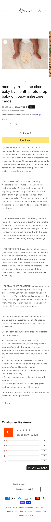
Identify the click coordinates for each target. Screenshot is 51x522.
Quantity (5, 119)
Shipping (5, 110)
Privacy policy (12, 511)
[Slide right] (31, 81)
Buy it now (25, 140)
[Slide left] (20, 81)
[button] (6, 10)
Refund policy (40, 508)
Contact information (26, 515)
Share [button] (7, 403)
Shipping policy (40, 511)
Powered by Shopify (25, 508)
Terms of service (26, 511)
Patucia (15, 508)
